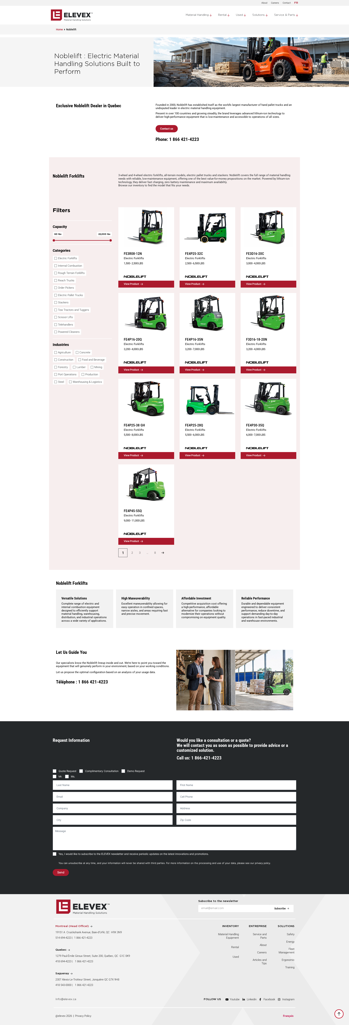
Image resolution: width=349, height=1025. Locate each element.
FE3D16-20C (255, 253)
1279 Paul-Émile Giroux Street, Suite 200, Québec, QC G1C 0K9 (93, 956)
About (264, 2)
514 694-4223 (63, 937)
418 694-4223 (63, 961)
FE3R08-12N (133, 253)
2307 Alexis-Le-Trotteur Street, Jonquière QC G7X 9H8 (87, 979)
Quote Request (67, 771)
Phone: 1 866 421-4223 (177, 139)
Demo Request (136, 771)
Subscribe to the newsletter (218, 901)
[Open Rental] (228, 15)
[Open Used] (245, 15)
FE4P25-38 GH (134, 425)
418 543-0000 (63, 985)
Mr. (60, 776)
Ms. (73, 776)
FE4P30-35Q (255, 425)
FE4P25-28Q (194, 425)
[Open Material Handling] (210, 15)
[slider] (54, 240)
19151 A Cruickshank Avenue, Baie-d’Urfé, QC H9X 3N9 (88, 932)
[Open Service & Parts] (297, 15)
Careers (275, 2)
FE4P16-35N (194, 339)
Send (60, 872)
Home (59, 29)
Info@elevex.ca (65, 999)
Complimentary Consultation (102, 771)
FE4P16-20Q (133, 339)
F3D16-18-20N (256, 339)
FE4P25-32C (194, 253)
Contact (287, 2)
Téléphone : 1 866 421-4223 (82, 681)
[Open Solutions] (266, 15)
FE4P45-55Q (133, 511)
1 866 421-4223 (83, 937)
